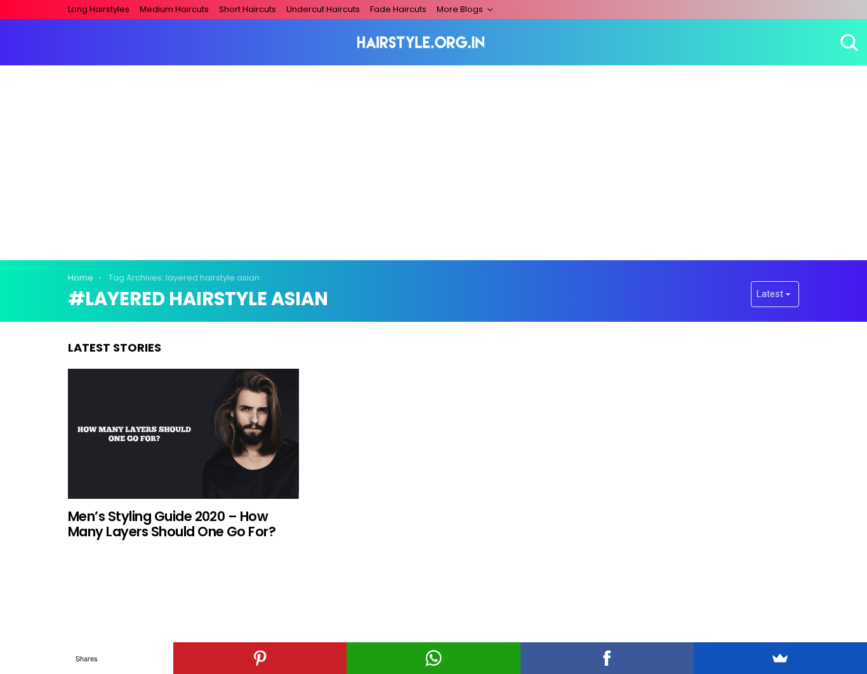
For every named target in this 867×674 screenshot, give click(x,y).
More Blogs (460, 9)
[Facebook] (607, 658)
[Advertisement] (433, 160)
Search (847, 42)
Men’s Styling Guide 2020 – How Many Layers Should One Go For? (171, 524)
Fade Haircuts (398, 9)
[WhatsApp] (433, 658)
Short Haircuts (247, 9)
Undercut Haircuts (323, 9)
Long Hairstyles (98, 9)
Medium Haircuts (174, 9)
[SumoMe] (780, 658)
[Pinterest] (260, 658)
